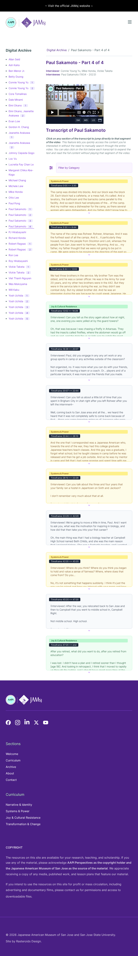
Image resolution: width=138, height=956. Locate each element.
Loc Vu (13, 158)
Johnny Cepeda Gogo (21, 152)
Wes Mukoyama (18, 283)
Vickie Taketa (19, 266)
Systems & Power (17, 811)
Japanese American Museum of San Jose (39, 868)
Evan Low (14, 121)
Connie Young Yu (21, 82)
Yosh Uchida (18, 295)
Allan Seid (14, 59)
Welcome (12, 754)
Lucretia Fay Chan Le (21, 164)
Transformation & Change (23, 824)
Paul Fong (14, 203)
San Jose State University (97, 935)
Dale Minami (16, 99)
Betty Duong (16, 76)
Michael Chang (17, 180)
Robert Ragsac (19, 243)
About (10, 773)
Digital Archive (57, 50)
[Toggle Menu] (129, 21)
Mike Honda (16, 191)
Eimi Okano (17, 105)
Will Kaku (14, 289)
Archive (11, 767)
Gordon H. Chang (19, 127)
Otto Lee (14, 197)
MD (86, 120)
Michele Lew (16, 186)
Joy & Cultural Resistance (23, 817)
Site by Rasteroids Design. (24, 941)
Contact (11, 780)
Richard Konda (17, 237)
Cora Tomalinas (18, 93)
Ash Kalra (14, 65)
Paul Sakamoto (20, 209)
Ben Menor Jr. (17, 70)
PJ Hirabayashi (17, 232)
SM (78, 120)
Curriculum (13, 760)
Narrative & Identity (19, 804)
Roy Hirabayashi (18, 260)
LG (93, 120)
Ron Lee (13, 255)
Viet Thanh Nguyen (20, 278)
